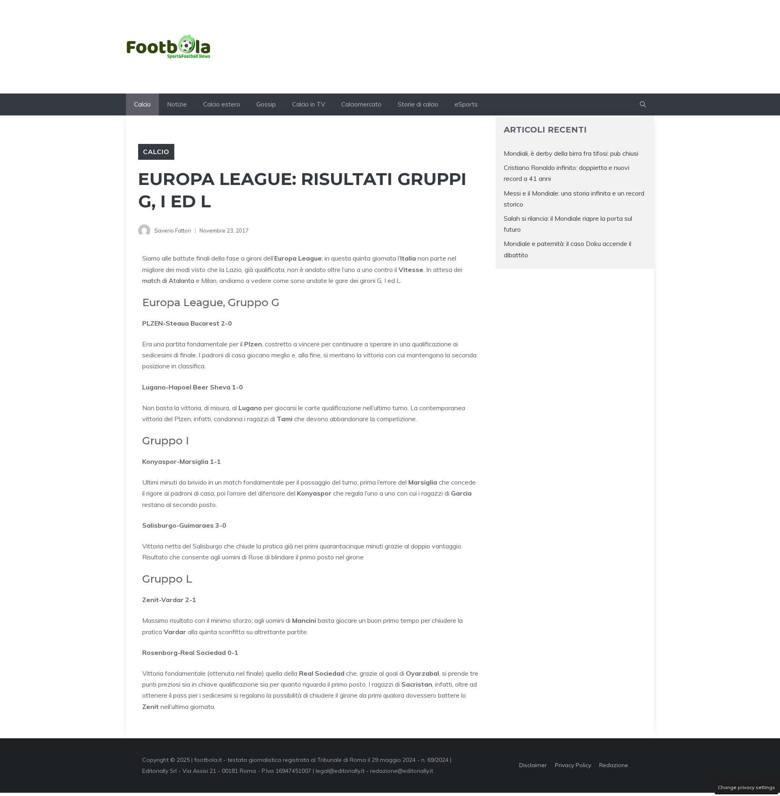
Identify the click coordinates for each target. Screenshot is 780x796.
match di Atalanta (168, 280)
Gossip (266, 104)
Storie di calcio (418, 104)
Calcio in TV (308, 104)
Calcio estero (221, 104)
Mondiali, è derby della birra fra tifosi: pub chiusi (571, 153)
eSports (466, 104)
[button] (643, 104)
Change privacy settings (746, 787)
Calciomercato (361, 104)
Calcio (142, 104)
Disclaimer (533, 765)
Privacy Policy (573, 765)
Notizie (177, 104)
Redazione (613, 765)
